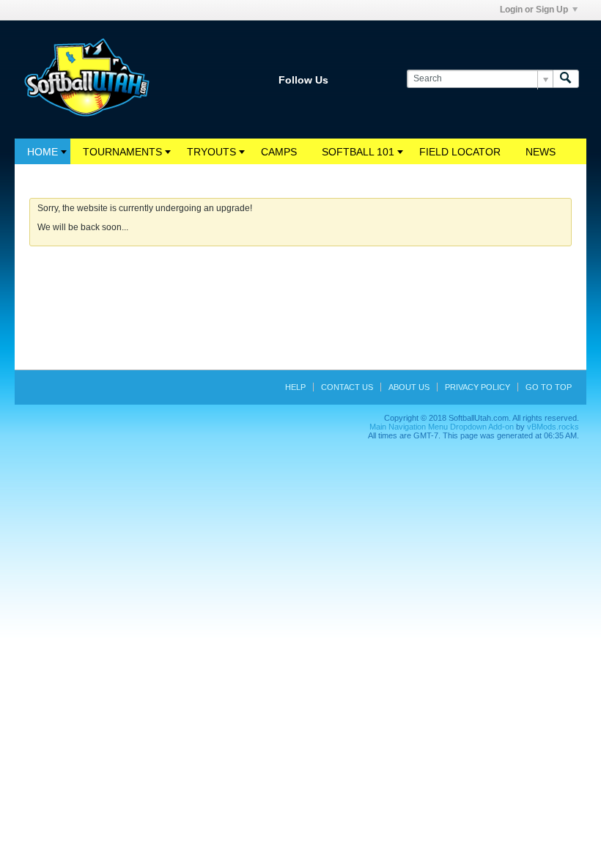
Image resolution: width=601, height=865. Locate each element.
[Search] (566, 79)
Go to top (549, 387)
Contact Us (347, 387)
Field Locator (460, 152)
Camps (279, 152)
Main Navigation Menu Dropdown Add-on (441, 426)
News (541, 152)
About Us (408, 387)
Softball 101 (358, 152)
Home (42, 152)
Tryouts (211, 152)
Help (295, 387)
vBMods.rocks (553, 426)
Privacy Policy (477, 387)
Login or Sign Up (534, 9)
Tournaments (122, 152)
